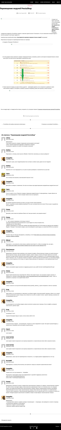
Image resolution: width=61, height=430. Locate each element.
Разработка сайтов (7, 426)
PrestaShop (30, 5)
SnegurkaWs (24, 13)
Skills (36, 2)
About (58, 2)
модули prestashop (34, 116)
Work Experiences (45, 2)
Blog (53, 2)
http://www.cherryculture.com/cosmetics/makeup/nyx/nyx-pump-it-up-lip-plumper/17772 (26, 245)
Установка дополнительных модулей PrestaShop (49, 109)
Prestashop (27, 116)
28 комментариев (42, 13)
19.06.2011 (32, 13)
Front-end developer (6, 2)
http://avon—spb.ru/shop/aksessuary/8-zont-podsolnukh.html (34, 276)
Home (31, 2)
